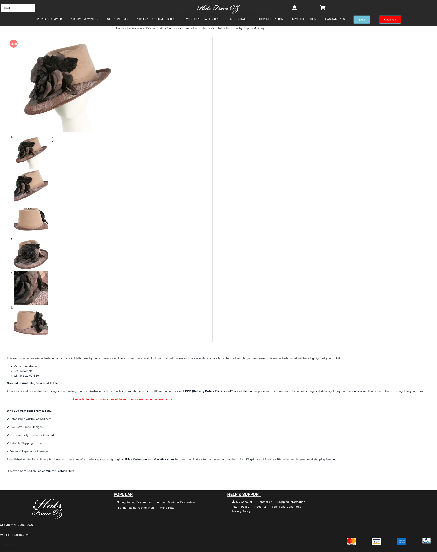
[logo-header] (218, 3)
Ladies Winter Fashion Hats (145, 28)
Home (120, 28)
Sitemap (7, 545)
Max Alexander (164, 459)
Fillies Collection (135, 459)
